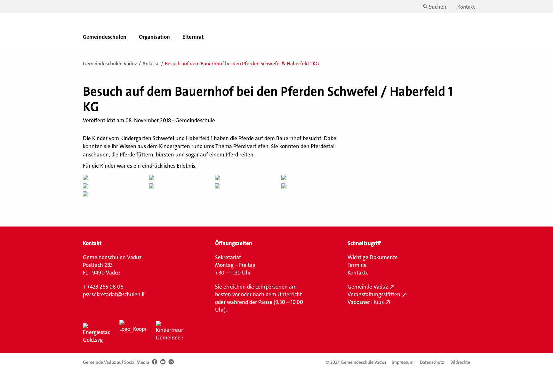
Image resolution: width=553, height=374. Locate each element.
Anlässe (150, 63)
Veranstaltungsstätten (374, 294)
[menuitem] (107, 34)
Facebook (154, 362)
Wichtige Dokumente (373, 257)
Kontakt (466, 7)
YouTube (163, 362)
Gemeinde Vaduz (368, 286)
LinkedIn (171, 362)
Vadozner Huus (366, 302)
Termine (357, 264)
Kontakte (358, 272)
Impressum (402, 362)
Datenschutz (432, 362)
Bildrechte (460, 362)
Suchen (437, 6)
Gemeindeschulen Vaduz (110, 63)
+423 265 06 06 (105, 286)
